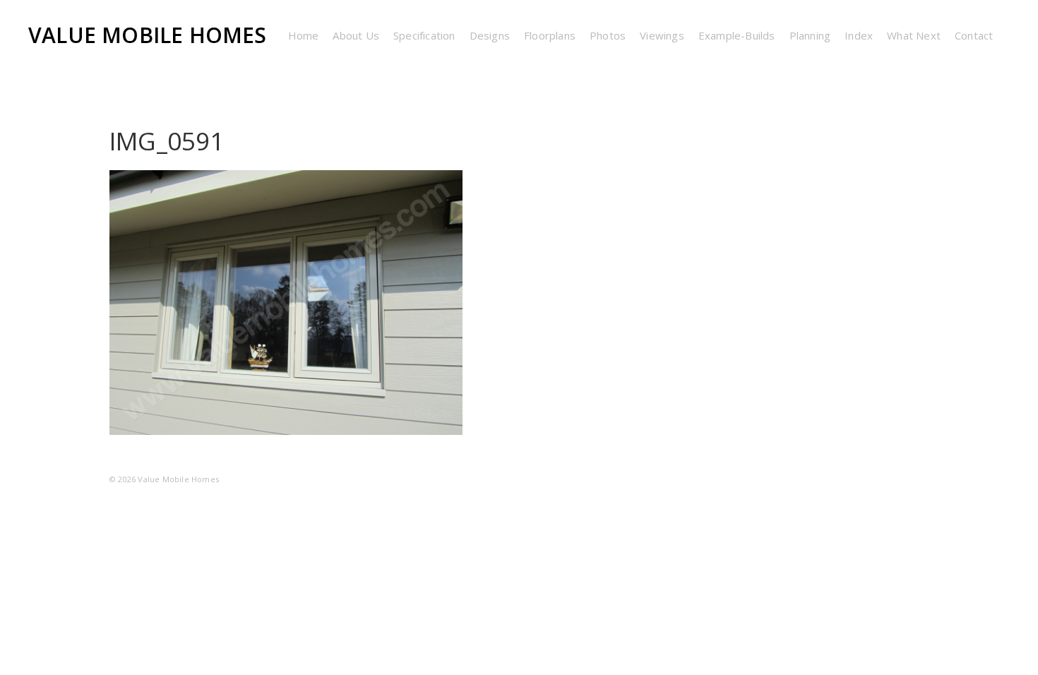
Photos (608, 35)
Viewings (662, 35)
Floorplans (549, 35)
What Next (914, 35)
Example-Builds (736, 35)
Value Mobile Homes (147, 34)
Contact (974, 35)
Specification (424, 35)
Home (303, 35)
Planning (810, 35)
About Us (356, 35)
